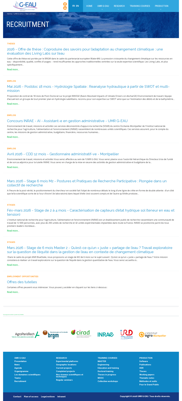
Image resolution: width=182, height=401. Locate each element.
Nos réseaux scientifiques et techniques (69, 376)
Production (161, 5)
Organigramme (21, 371)
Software (143, 361)
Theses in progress (107, 375)
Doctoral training (105, 371)
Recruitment (20, 381)
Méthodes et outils (148, 381)
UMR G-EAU (103, 5)
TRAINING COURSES (107, 358)
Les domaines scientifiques (27, 375)
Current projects (64, 368)
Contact (17, 397)
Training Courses (140, 5)
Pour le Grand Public (149, 385)
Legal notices (48, 397)
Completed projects (65, 371)
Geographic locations (66, 365)
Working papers (146, 375)
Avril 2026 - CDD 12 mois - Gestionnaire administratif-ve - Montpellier (63, 154)
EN (77, 5)
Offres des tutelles (22, 282)
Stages (11, 205)
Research (119, 5)
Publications (145, 365)
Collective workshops (108, 381)
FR (73, 5)
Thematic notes (146, 378)
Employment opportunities (22, 276)
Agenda (18, 368)
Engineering (103, 365)
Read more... (13, 69)
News (17, 365)
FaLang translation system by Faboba (13, 314)
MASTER (102, 361)
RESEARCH (61, 358)
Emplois (11, 81)
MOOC (101, 378)
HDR (141, 368)
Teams (17, 378)
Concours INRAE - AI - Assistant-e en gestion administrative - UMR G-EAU (67, 121)
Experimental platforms (67, 361)
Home (89, 5)
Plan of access (31, 397)
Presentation (20, 361)
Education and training (108, 368)
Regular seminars (64, 380)
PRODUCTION (145, 358)
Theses (11, 43)
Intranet (61, 397)
